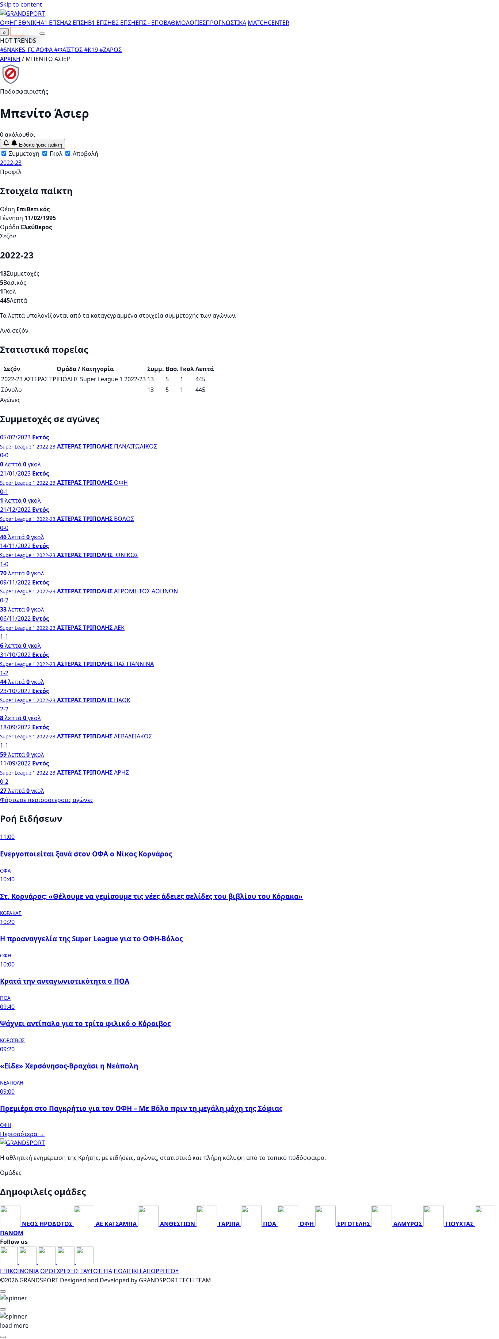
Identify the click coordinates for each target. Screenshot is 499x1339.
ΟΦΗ (7, 23)
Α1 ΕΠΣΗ (52, 23)
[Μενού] (42, 34)
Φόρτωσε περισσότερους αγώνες (46, 800)
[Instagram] (28, 1262)
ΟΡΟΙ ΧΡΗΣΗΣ (59, 1271)
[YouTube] (47, 1262)
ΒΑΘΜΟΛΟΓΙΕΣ (185, 23)
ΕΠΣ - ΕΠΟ (150, 23)
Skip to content (21, 4)
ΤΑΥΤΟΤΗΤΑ (96, 1271)
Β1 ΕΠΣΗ (100, 23)
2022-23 (11, 163)
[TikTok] (85, 1262)
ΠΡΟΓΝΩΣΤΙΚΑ (226, 23)
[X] (66, 1262)
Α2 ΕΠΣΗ (76, 23)
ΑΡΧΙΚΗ (10, 59)
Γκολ (55, 154)
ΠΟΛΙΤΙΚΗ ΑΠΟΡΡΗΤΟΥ (146, 1271)
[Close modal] (3, 1291)
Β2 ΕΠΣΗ (124, 23)
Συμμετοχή (23, 154)
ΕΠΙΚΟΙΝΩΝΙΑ (19, 1271)
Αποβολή (84, 154)
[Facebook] (9, 1262)
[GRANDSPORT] (22, 14)
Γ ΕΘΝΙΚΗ (27, 23)
